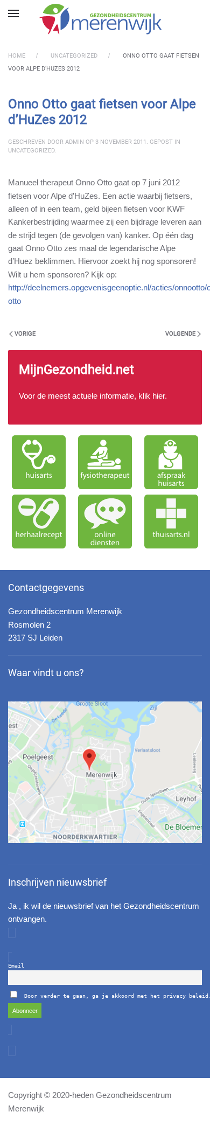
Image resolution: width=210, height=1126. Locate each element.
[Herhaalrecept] (38, 521)
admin (74, 141)
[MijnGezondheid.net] (105, 387)
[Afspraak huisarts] (171, 462)
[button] (13, 13)
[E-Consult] (104, 521)
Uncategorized (31, 150)
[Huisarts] (38, 462)
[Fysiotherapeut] (104, 462)
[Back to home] (105, 19)
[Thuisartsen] (171, 521)
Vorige (25, 333)
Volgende (180, 333)
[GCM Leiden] (105, 772)
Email (16, 966)
